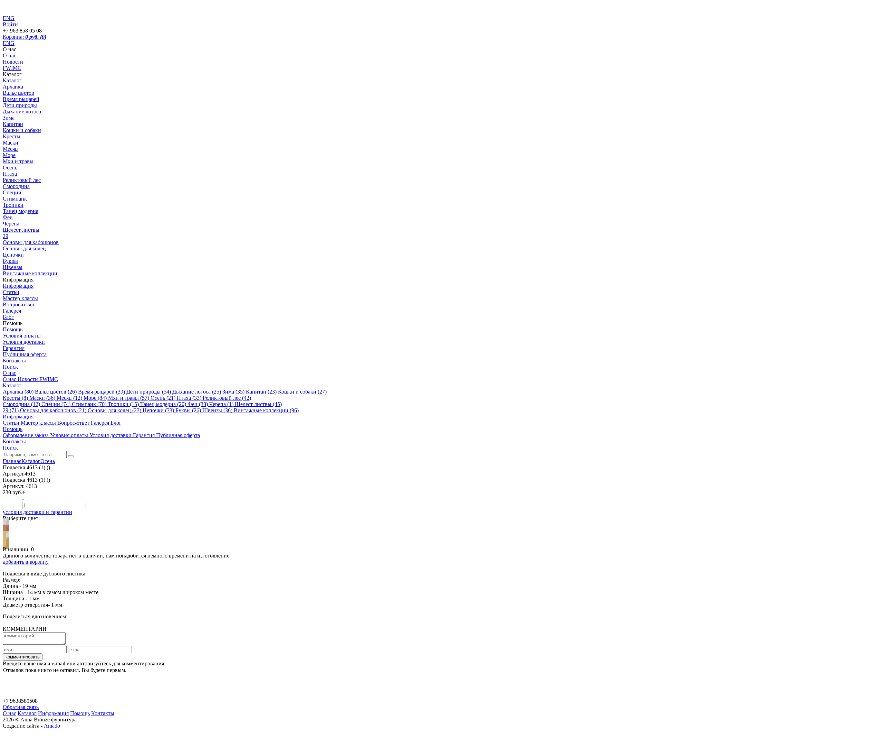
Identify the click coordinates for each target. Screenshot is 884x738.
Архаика (13, 87)
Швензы (12, 267)
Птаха (10, 174)
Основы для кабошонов (31, 242)
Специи (12, 192)
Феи (8, 217)
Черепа (11, 224)
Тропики (13, 205)
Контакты (14, 360)
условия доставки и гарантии (37, 512)
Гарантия (14, 348)
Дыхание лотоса (22, 111)
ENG (9, 43)
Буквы (10, 261)
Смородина (16, 186)
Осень (10, 167)
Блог (8, 317)
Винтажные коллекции (30, 273)
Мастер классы (20, 298)
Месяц (10, 149)
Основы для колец (24, 248)
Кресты (11, 136)
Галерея (12, 311)
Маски (10, 143)
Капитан (13, 124)
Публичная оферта (25, 354)
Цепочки (13, 255)
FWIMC (12, 68)
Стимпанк (15, 199)
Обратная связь (21, 707)
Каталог (12, 80)
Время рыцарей (21, 99)
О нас (9, 55)
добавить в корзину (26, 562)
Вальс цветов (18, 93)
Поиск (10, 367)
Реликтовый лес (22, 180)
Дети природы (20, 105)
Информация (18, 286)
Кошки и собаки (22, 130)
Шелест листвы (21, 230)
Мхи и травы (18, 161)
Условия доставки (24, 342)
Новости (13, 62)
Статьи (11, 292)
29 (5, 236)
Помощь (12, 329)
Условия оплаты (22, 336)
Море (9, 155)
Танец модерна (20, 211)
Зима (9, 118)
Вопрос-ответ (19, 304)
